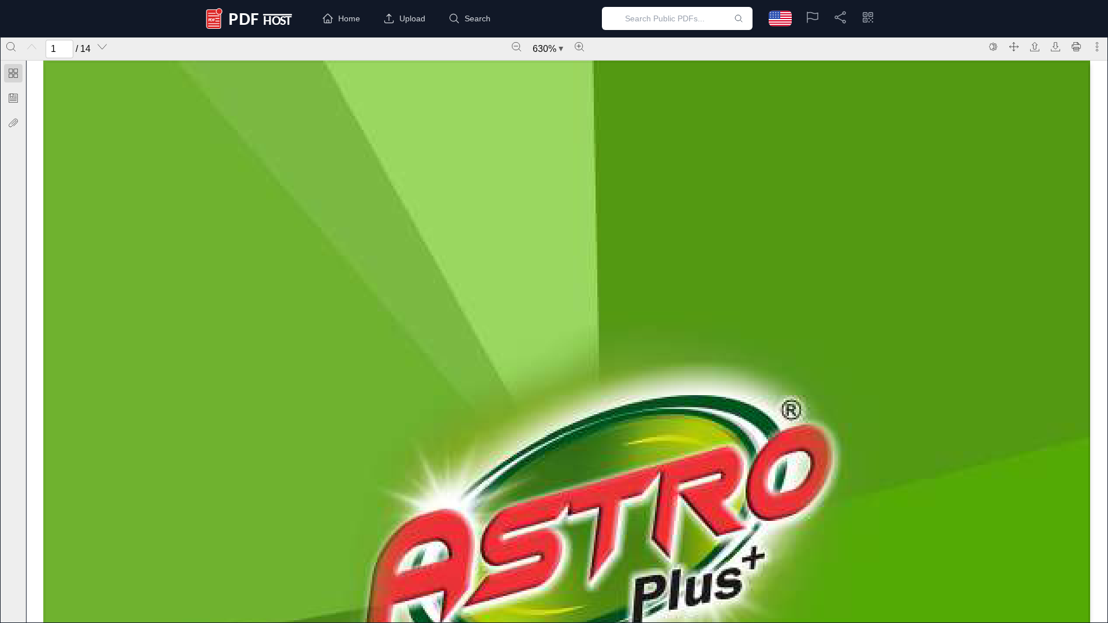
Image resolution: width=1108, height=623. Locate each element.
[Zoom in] (579, 46)
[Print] (1076, 46)
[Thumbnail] (13, 73)
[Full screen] (1014, 46)
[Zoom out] (516, 46)
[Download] (1055, 46)
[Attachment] (13, 123)
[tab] (13, 75)
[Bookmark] (13, 98)
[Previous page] (32, 46)
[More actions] (1097, 46)
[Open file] (1034, 46)
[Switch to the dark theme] (993, 46)
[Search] (11, 46)
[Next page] (102, 46)
